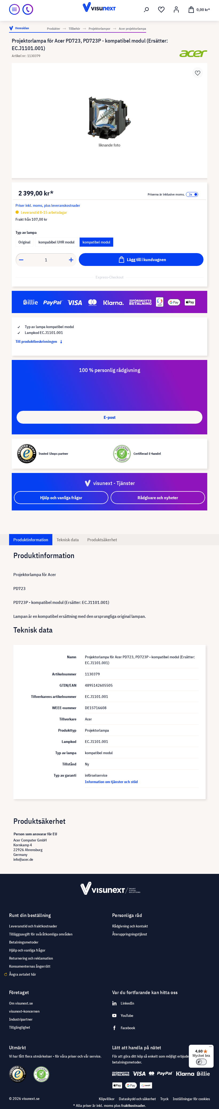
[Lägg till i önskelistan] (197, 72)
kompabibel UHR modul (56, 242)
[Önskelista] (161, 9)
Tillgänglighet (19, 1027)
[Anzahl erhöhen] (71, 259)
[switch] (201, 1062)
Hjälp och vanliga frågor (27, 950)
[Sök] (146, 9)
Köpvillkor (107, 1098)
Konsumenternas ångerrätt (29, 966)
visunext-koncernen (24, 1011)
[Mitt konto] (176, 9)
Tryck (164, 1098)
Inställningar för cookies (191, 1098)
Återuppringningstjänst (129, 934)
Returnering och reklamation (31, 958)
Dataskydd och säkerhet (137, 1098)
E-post (109, 417)
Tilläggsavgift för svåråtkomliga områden (40, 934)
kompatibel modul (96, 242)
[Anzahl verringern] (21, 259)
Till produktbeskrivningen (36, 341)
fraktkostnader (133, 1105)
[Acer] (193, 53)
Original (24, 242)
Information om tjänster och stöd (111, 781)
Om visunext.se (21, 1003)
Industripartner (21, 1019)
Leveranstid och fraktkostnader (33, 926)
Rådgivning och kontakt (130, 926)
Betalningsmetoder (23, 942)
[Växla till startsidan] (109, 9)
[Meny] (14, 9)
